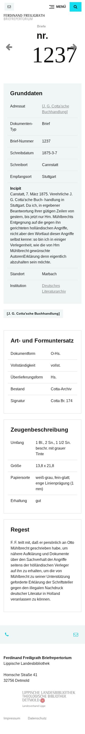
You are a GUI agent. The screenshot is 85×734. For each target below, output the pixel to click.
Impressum (12, 718)
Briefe (41, 26)
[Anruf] (8, 634)
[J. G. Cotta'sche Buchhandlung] (33, 313)
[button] (75, 7)
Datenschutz (37, 718)
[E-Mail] (9, 7)
